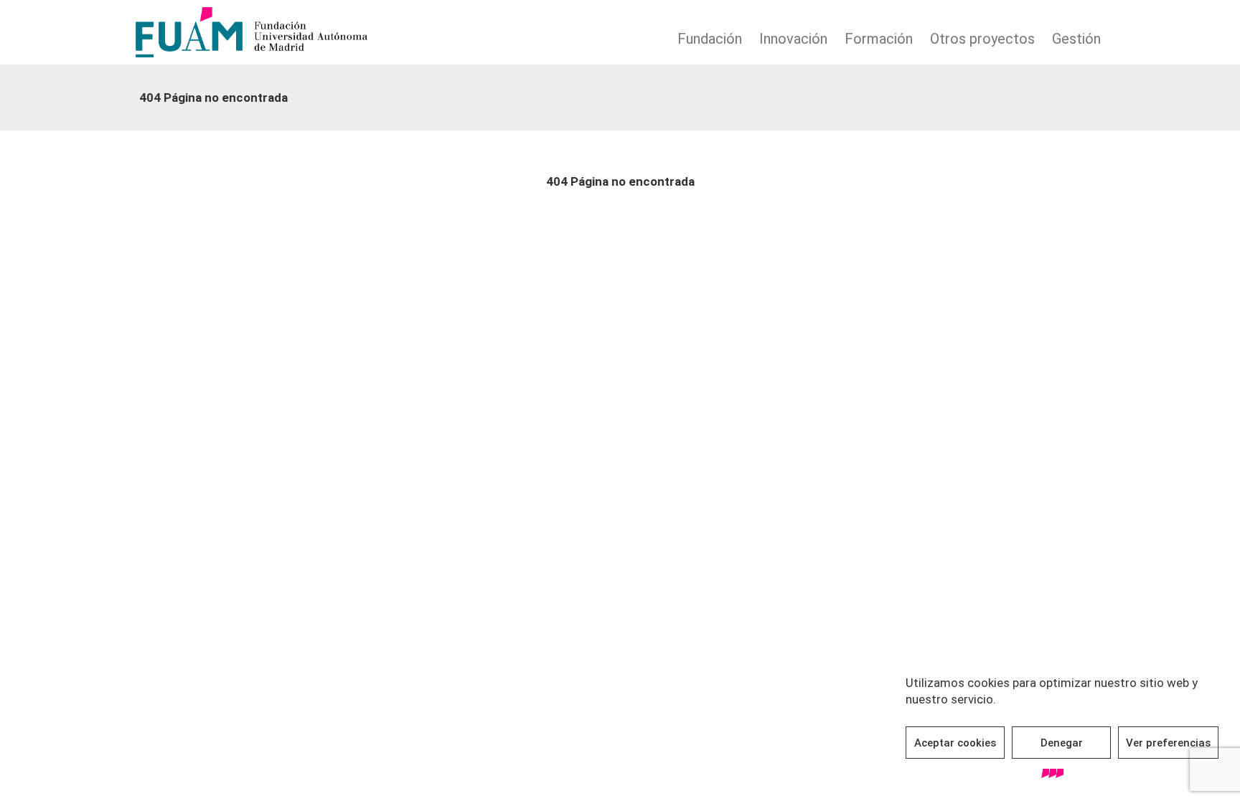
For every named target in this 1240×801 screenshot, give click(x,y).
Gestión (1076, 38)
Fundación (709, 38)
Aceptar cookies (955, 742)
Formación (879, 38)
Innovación (793, 38)
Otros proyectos (982, 38)
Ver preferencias (1168, 742)
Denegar (1062, 742)
